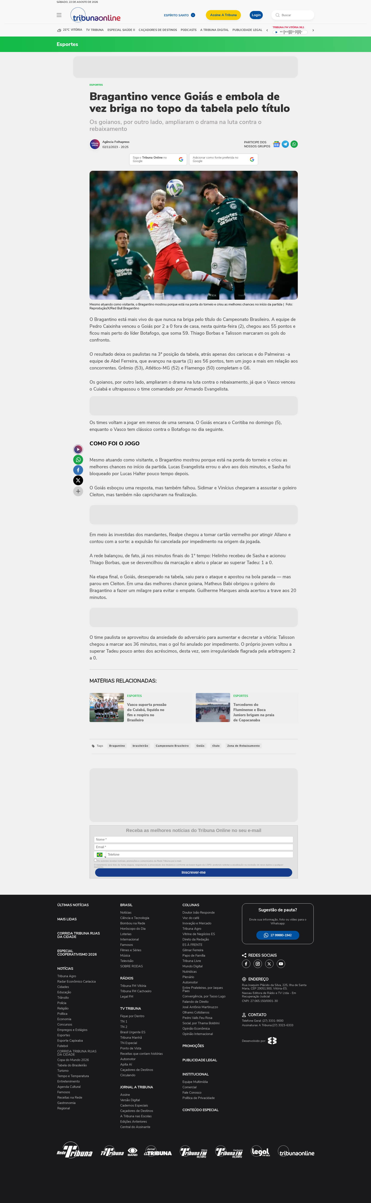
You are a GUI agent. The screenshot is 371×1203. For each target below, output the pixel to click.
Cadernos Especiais (134, 1105)
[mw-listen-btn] (78, 449)
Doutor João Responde (198, 912)
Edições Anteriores (133, 1121)
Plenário (188, 977)
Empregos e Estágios (72, 1030)
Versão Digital (130, 1100)
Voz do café (190, 918)
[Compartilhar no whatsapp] (78, 459)
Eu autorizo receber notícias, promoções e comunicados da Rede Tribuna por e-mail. (139, 861)
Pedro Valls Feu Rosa (197, 1018)
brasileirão (140, 745)
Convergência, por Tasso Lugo (203, 996)
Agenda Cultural (69, 1087)
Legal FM (126, 996)
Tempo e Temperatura (73, 1076)
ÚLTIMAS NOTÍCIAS (73, 905)
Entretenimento (68, 1081)
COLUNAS (190, 905)
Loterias (125, 934)
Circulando (127, 1075)
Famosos (63, 1092)
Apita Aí (126, 1064)
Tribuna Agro (66, 976)
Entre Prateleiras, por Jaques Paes (202, 989)
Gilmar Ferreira (192, 950)
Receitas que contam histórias (141, 1053)
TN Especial (128, 1043)
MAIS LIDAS (67, 919)
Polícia (61, 1003)
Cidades (63, 987)
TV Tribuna (95, 30)
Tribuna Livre (191, 961)
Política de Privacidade (198, 1098)
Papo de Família (193, 955)
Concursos (64, 1024)
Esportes (96, 85)
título (216, 745)
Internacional (129, 939)
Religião (62, 1008)
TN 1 (123, 1021)
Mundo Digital (192, 966)
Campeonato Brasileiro (172, 745)
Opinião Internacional (197, 1034)
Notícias (125, 912)
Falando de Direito (195, 1001)
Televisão (126, 961)
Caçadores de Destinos (136, 1070)
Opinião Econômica (196, 1028)
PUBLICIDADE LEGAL (199, 1060)
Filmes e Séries (130, 950)
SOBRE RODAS (131, 966)
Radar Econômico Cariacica (76, 981)
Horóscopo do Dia (133, 928)
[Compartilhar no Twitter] (78, 480)
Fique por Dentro (132, 1016)
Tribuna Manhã (131, 1037)
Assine (125, 1094)
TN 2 (123, 1027)
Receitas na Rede (69, 1097)
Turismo (62, 1070)
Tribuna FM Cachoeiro (135, 991)
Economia (64, 1019)
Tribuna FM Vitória (133, 986)
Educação (64, 992)
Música (125, 955)
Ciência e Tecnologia (134, 918)
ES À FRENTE (192, 945)
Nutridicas (189, 971)
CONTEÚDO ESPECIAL (200, 1110)
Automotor (127, 1059)
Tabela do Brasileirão (72, 1065)
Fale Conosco (191, 1092)
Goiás (200, 745)
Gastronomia (66, 1103)
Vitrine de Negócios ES (198, 934)
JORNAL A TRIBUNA (136, 1087)
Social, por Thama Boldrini (200, 1023)
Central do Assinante (135, 1127)
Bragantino (117, 745)
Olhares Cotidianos (195, 1012)
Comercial (189, 1087)
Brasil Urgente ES (132, 1032)
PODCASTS (188, 30)
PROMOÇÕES (193, 1046)
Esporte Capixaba (70, 1040)
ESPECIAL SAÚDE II (121, 30)
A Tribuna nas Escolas (136, 1116)
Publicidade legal (247, 30)
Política (62, 1013)
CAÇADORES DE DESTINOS (158, 30)
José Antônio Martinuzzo (200, 1007)
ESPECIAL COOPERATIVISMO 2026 (77, 953)
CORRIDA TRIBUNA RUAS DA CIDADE (78, 935)
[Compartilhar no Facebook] (78, 470)
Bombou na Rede (132, 923)
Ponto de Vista (130, 1048)
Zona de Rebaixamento (243, 745)
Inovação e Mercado (196, 923)
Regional (63, 1108)
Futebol (62, 1046)
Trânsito (63, 997)
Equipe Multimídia (195, 1082)
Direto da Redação (195, 939)
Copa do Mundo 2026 (73, 1060)
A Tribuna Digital (214, 30)
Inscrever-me (194, 872)
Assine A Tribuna (223, 15)
